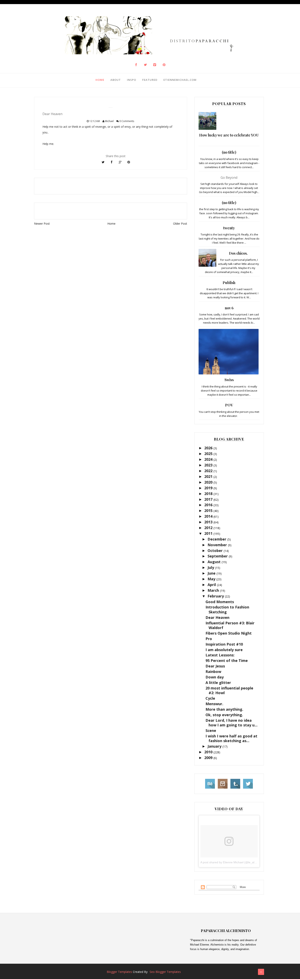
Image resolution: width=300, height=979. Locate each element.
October (216, 550)
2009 (208, 757)
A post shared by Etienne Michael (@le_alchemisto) (233, 862)
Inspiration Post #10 (224, 644)
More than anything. (224, 709)
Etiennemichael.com (180, 80)
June (212, 573)
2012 (208, 527)
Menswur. (214, 703)
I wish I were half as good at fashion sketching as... (231, 738)
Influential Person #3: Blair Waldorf (230, 625)
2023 (208, 465)
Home (100, 80)
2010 (208, 751)
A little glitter (218, 682)
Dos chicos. (238, 253)
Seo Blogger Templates (165, 972)
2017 (208, 499)
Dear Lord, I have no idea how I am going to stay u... (232, 722)
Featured (149, 80)
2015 (208, 510)
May (212, 578)
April (212, 584)
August (215, 561)
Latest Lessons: (220, 655)
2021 (208, 476)
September (218, 556)
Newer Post (42, 223)
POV (229, 405)
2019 (208, 487)
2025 (208, 453)
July (211, 567)
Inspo (131, 80)
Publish (229, 282)
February (216, 596)
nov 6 (229, 307)
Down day (215, 677)
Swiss (229, 379)
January (215, 746)
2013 (208, 521)
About (115, 80)
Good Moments (220, 601)
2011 (208, 533)
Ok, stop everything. (224, 714)
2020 (208, 482)
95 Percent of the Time (227, 660)
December (217, 539)
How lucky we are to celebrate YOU (229, 135)
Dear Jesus (215, 666)
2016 (208, 504)
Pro (209, 638)
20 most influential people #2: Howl (229, 690)
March (214, 590)
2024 (208, 459)
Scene (211, 730)
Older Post (180, 223)
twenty (229, 227)
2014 (208, 516)
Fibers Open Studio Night (229, 633)
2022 (208, 470)
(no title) (229, 152)
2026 (208, 447)
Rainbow (213, 671)
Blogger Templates (119, 972)
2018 (208, 493)
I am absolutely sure (224, 649)
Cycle (210, 698)
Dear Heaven (217, 617)
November (218, 544)
